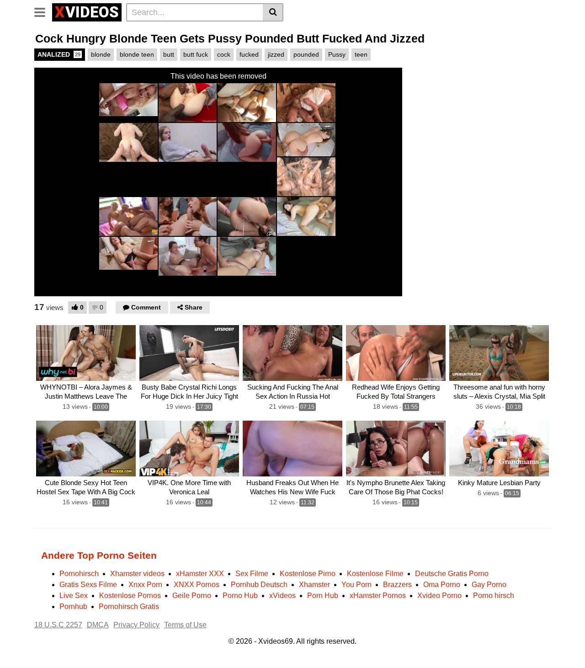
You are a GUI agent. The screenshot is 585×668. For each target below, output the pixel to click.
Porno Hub (240, 595)
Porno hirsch (493, 595)
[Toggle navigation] (43, 11)
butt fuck (195, 54)
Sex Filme (251, 573)
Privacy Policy (136, 625)
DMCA (98, 625)
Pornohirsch (79, 573)
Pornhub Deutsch (259, 584)
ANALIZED (58, 54)
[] (273, 12)
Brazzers (397, 584)
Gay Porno (489, 584)
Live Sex (73, 595)
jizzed (276, 54)
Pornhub (73, 606)
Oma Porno (441, 584)
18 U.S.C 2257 (58, 625)
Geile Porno (191, 595)
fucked (249, 54)
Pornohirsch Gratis (129, 606)
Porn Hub (322, 595)
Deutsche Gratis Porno (452, 573)
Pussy (337, 54)
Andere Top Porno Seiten (99, 555)
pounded (306, 54)
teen (361, 54)
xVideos (282, 595)
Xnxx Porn (145, 584)
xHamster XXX (200, 573)
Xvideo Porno (439, 595)
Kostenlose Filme (375, 573)
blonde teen (137, 54)
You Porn (356, 584)
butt (168, 54)
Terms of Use (185, 625)
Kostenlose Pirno (307, 573)
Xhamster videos (137, 573)
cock (223, 54)
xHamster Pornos (378, 595)
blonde (101, 54)
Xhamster (314, 584)
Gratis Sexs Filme (88, 584)
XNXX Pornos (196, 584)
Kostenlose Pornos (130, 595)
